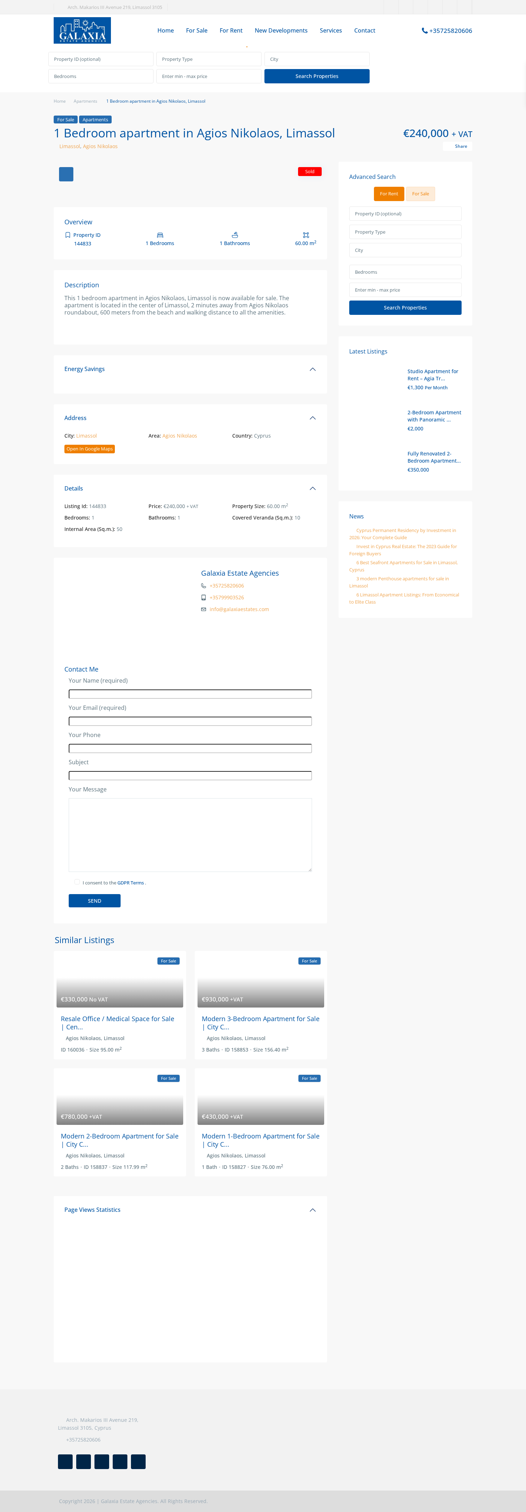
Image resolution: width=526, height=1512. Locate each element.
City (274, 59)
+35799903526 (227, 597)
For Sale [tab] (420, 193)
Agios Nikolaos (100, 146)
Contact (364, 30)
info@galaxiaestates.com (239, 609)
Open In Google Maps (90, 448)
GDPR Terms (131, 882)
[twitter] (406, 7)
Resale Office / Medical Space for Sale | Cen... (117, 1022)
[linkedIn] (420, 7)
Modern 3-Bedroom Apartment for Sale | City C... (261, 1022)
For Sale (197, 30)
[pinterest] (435, 7)
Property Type (177, 59)
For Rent (231, 30)
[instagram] (464, 7)
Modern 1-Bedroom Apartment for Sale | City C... (261, 1140)
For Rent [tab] (389, 193)
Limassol (69, 146)
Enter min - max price (184, 76)
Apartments (85, 101)
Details (73, 488)
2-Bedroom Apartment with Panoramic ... (434, 416)
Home (165, 30)
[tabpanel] (263, 68)
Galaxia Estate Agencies (240, 573)
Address (75, 418)
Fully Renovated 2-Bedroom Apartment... (434, 457)
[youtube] (450, 7)
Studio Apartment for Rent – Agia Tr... (433, 375)
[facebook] (391, 7)
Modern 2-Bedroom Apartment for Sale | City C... (120, 1140)
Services (331, 30)
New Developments (281, 30)
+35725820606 (450, 30)
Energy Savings (84, 369)
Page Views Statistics (92, 1210)
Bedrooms (65, 76)
